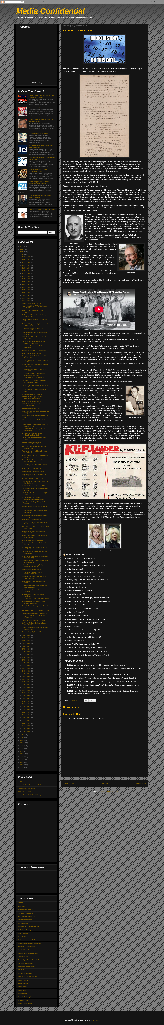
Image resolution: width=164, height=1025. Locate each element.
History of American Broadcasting (29, 943)
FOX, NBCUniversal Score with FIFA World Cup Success (41, 146)
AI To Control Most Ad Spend (38, 133)
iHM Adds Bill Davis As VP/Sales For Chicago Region (34, 447)
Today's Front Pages (25, 1003)
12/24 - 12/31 (26, 259)
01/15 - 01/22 (26, 726)
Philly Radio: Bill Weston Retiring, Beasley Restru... (33, 404)
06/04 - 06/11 (26, 671)
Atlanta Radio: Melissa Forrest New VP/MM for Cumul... (33, 532)
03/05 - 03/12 (26, 706)
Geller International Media (26, 940)
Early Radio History (24, 930)
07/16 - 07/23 (26, 654)
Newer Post (68, 783)
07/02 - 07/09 (26, 660)
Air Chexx (21, 906)
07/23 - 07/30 (26, 651)
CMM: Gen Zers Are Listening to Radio (42, 209)
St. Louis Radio (23, 1000)
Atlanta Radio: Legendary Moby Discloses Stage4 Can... (32, 565)
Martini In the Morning (25, 963)
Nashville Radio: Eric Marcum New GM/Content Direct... (33, 602)
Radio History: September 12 (31, 569)
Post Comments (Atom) (109, 792)
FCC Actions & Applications (26, 788)
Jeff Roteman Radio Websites (28, 953)
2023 (22, 254)
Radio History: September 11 (31, 632)
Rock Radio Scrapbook (26, 997)
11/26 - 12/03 (26, 270)
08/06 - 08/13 (26, 646)
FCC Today (22, 936)
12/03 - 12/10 (26, 268)
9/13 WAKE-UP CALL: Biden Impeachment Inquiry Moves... (33, 498)
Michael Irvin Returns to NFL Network (34, 613)
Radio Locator (23, 980)
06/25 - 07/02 (26, 662)
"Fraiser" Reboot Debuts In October (34, 350)
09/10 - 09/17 (26, 301)
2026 (22, 246)
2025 (22, 249)
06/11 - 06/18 (26, 668)
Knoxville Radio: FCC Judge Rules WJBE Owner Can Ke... (33, 374)
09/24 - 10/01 (26, 295)
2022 (22, 735)
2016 (22, 751)
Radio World (22, 990)
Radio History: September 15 (31, 401)
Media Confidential (50, 11)
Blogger (96, 1020)
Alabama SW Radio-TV (25, 909)
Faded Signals (23, 933)
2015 (22, 754)
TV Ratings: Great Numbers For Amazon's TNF (32, 329)
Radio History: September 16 (31, 353)
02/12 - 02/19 (26, 715)
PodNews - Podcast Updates (27, 977)
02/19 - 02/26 (26, 712)
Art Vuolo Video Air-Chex (26, 916)
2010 (22, 767)
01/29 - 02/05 (26, 720)
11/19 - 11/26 (26, 273)
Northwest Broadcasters (26, 966)
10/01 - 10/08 (26, 292)
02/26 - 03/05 (26, 709)
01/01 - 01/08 (26, 731)
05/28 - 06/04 (26, 673)
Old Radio (21, 970)
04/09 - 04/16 (26, 693)
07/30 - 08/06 (26, 649)
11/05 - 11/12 (26, 279)
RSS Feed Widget (37, 83)
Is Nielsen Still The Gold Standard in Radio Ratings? (34, 577)
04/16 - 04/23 (26, 690)
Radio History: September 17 (31, 303)
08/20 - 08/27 (26, 641)
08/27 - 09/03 (26, 638)
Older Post (141, 783)
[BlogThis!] (87, 700)
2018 (22, 746)
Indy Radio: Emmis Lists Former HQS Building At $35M (34, 493)
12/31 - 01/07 (26, 257)
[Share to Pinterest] (94, 700)
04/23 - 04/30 (26, 687)
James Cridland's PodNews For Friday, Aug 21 (32, 785)
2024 (22, 252)
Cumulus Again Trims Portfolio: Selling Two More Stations (39, 182)
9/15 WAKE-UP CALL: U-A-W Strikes (34, 378)
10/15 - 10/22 (26, 287)
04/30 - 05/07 (26, 684)
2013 (22, 759)
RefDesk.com (22, 993)
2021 (22, 737)
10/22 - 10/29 (26, 284)
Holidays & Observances (26, 946)
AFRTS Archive (23, 903)
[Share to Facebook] (92, 700)
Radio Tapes (22, 987)
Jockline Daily (23, 956)
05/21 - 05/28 (26, 676)
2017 (22, 748)
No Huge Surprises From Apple (32, 478)
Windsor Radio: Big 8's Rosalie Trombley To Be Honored (32, 397)
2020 (22, 740)
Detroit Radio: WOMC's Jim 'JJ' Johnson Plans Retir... (32, 573)
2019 (22, 743)
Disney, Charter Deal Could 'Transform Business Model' (34, 536)
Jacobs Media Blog (24, 950)
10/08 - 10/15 (26, 290)
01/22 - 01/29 (26, 723)
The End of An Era (35, 108)
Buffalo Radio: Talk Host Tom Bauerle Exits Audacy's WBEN (41, 96)
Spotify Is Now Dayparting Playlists (33, 471)
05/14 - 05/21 (26, 679)
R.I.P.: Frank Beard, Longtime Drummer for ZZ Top (38, 170)
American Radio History (26, 913)
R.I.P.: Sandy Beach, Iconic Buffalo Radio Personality (40, 196)
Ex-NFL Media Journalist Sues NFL (33, 486)
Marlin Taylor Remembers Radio (29, 960)
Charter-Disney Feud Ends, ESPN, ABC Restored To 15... (35, 586)
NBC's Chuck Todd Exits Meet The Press (35, 610)
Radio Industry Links (24, 791)
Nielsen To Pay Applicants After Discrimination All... (32, 460)
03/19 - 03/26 (26, 701)
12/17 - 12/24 (26, 262)
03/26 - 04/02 (26, 698)
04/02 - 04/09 (26, 695)
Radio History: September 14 (31, 468)
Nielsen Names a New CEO (31, 408)
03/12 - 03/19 (26, 704)
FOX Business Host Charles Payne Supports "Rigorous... (33, 342)
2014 (22, 757)
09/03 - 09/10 (26, 635)
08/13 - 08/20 (26, 643)
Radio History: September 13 (31, 519)
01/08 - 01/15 (26, 728)
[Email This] (85, 700)
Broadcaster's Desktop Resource (29, 926)
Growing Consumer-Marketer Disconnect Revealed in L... (32, 443)
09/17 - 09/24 (26, 298)
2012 (22, 762)
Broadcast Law (23, 923)
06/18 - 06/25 (26, 665)
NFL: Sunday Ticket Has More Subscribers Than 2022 (32, 434)
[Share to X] (89, 700)
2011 (22, 765)
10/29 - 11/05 (26, 281)
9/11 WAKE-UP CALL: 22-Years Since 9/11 (35, 598)
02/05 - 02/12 (26, 717)
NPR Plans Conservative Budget (32, 540)
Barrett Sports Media (25, 919)
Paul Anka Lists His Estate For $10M (34, 620)
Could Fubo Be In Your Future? (32, 394)
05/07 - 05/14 (26, 682)
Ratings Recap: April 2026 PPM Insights (30, 795)
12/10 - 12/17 (26, 265)
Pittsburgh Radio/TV (25, 973)
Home (105, 783)
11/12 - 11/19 (26, 276)
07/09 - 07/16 (26, 657)
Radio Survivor (23, 983)
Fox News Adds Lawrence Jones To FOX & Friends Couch (34, 381)
